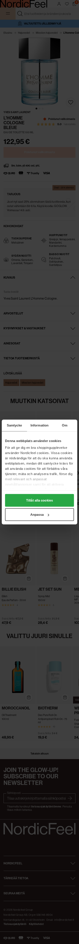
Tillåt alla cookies (39, 500)
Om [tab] (64, 425)
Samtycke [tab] (14, 425)
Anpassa (37, 514)
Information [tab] (39, 425)
